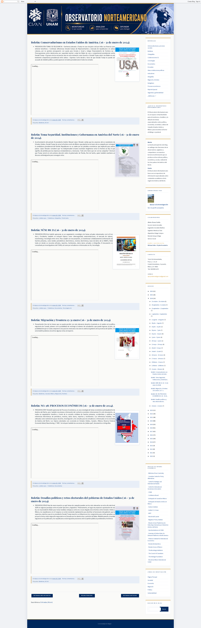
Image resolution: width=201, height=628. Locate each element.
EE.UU (47, 123)
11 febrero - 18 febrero (158, 366)
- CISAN (150, 492)
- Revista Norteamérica (154, 544)
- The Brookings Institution (155, 550)
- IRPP (149, 513)
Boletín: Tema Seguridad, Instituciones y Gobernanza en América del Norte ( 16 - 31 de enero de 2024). (85, 136)
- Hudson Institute (153, 507)
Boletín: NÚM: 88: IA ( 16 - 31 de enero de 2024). (58, 230)
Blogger (109, 624)
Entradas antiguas (130, 595)
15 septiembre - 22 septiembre (160, 308)
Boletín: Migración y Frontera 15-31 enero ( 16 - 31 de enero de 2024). (71, 320)
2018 (151, 428)
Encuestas (150, 67)
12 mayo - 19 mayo (157, 344)
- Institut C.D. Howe (153, 510)
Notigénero (151, 83)
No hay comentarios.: (68, 120)
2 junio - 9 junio (156, 337)
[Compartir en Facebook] (83, 120)
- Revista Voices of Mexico (155, 547)
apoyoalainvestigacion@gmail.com (158, 276)
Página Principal (87, 595)
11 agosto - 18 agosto (158, 320)
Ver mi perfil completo (156, 208)
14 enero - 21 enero (157, 406)
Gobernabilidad (152, 593)
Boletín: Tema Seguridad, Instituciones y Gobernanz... (159, 379)
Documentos (58, 308)
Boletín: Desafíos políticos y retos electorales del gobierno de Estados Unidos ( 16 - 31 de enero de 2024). (82, 499)
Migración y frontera (61, 394)
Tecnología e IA (67, 308)
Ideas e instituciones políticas (156, 70)
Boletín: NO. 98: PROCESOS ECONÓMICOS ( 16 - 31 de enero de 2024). (72, 405)
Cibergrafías (151, 54)
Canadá (47, 394)
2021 (151, 417)
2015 (151, 439)
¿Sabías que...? (43, 218)
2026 (151, 291)
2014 (151, 442)
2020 (151, 421)
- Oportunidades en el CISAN (156, 530)
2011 (151, 453)
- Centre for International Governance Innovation (155, 488)
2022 (151, 414)
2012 (151, 449)
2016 (151, 435)
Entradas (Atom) (47, 602)
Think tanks (65, 218)
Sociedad (150, 580)
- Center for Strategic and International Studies (155, 483)
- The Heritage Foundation (155, 557)
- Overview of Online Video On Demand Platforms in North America (158, 535)
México (53, 394)
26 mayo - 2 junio (156, 341)
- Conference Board (153, 495)
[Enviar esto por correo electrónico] (79, 120)
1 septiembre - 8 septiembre (159, 314)
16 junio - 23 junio (157, 334)
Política (150, 590)
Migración (150, 587)
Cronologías (151, 61)
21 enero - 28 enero (157, 369)
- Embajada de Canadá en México (157, 499)
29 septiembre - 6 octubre (159, 305)
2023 (151, 410)
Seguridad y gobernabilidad (155, 93)
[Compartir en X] (81, 120)
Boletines (41, 123)
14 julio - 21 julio (156, 327)
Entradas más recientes (42, 595)
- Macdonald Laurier (153, 517)
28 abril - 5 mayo (156, 348)
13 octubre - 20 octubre (158, 301)
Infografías (58, 218)
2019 (151, 424)
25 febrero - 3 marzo (157, 362)
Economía (151, 583)
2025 (151, 295)
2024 (151, 298)
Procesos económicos (154, 86)
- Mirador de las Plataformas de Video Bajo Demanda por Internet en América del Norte (158, 525)
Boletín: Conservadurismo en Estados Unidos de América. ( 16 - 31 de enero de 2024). (80, 42)
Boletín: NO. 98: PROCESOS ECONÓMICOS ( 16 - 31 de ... (159, 395)
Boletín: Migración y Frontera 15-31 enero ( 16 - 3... (159, 390)
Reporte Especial (152, 90)
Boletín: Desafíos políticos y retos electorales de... (159, 401)
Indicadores (151, 73)
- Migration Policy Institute (155, 520)
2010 (151, 456)
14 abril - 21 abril (156, 351)
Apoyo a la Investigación (159, 204)
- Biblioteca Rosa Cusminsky (156, 473)
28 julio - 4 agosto (157, 323)
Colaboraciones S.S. (153, 58)
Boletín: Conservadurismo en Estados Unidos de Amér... (159, 373)
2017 (151, 431)
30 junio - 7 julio (156, 330)
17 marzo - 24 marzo (157, 359)
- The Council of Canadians (155, 553)
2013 (151, 446)
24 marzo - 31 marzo (157, 355)
